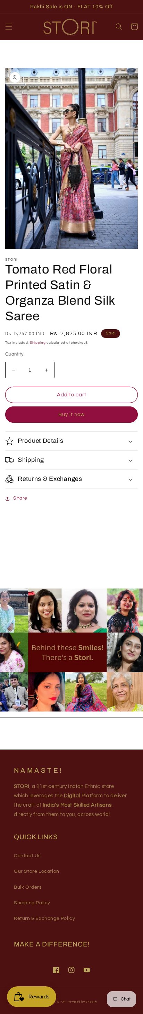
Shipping (38, 342)
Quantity (14, 354)
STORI (62, 1001)
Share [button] (20, 498)
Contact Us (27, 855)
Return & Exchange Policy (44, 918)
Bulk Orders (28, 887)
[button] (8, 26)
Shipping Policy (32, 902)
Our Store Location (36, 871)
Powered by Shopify (83, 1001)
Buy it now (71, 414)
